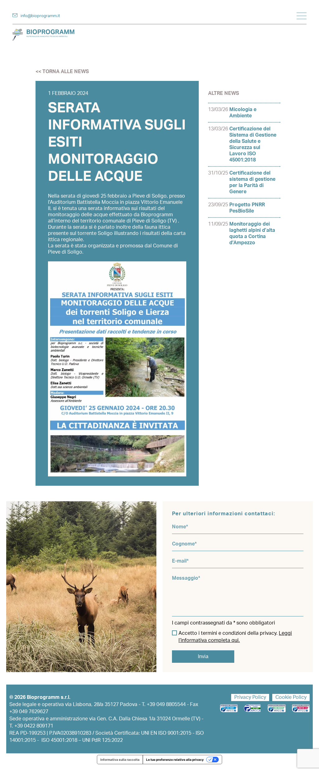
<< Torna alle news (62, 71)
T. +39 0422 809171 (31, 725)
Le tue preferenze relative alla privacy (175, 759)
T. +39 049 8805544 (164, 704)
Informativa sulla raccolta (120, 759)
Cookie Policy (291, 697)
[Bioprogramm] (159, 34)
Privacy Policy (250, 697)
